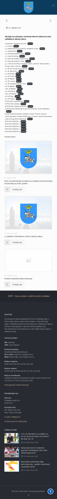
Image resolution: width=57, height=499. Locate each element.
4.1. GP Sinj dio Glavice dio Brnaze (16, 68)
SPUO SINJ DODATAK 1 (12, 121)
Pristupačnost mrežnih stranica (16, 385)
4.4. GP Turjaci (9, 76)
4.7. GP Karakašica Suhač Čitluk (15, 84)
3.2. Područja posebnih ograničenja (16, 58)
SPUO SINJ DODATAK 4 (12, 129)
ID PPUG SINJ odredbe (12, 104)
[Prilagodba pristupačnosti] (50, 491)
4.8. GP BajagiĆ (10, 86)
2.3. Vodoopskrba (10, 51)
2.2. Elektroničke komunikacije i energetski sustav (21, 48)
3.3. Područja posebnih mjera (14, 61)
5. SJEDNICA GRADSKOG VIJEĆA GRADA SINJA (23, 236)
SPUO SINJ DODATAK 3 (12, 126)
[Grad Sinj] (28, 7)
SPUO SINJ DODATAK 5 (12, 131)
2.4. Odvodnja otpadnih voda (14, 53)
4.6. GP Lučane (10, 81)
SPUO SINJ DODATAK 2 (12, 124)
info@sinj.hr (15, 417)
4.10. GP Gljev (9, 96)
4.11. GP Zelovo (10, 99)
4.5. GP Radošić (10, 79)
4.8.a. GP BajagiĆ (10, 89)
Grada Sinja (22, 421)
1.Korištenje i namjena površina (15, 43)
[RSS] (28, 495)
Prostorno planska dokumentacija (18, 279)
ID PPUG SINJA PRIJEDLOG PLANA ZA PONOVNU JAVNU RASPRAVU (27, 109)
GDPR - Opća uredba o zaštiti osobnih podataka (28, 296)
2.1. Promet (8, 46)
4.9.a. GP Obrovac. (11, 94)
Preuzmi (30, 43)
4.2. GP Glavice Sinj (11, 71)
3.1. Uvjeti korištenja (11, 56)
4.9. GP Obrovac (10, 91)
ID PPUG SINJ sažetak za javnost (16, 106)
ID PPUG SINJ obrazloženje (14, 101)
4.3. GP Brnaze (10, 73)
